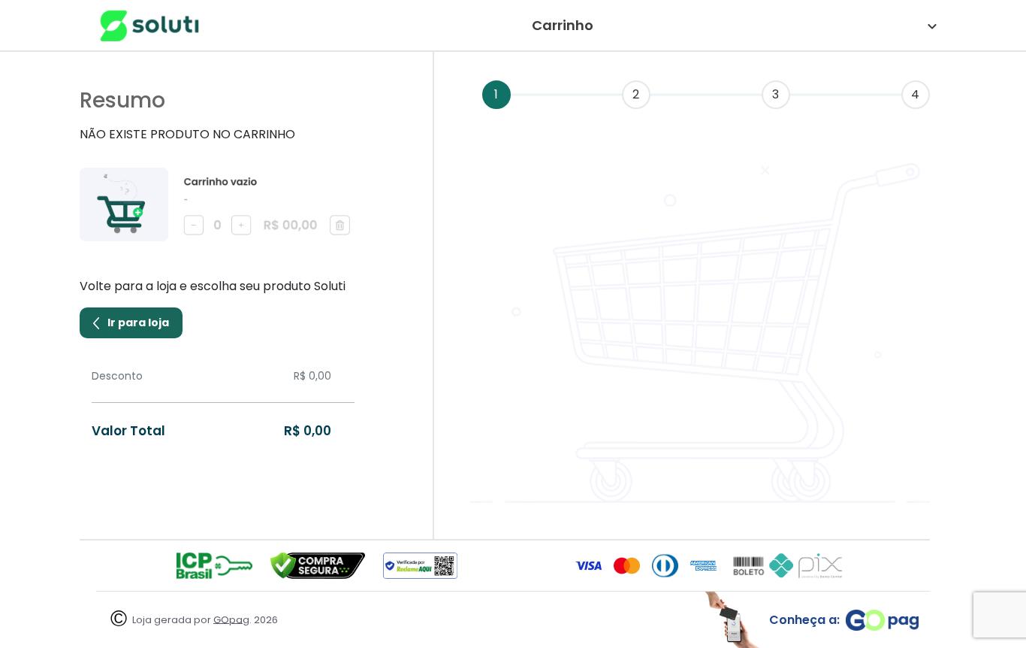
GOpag (231, 619)
